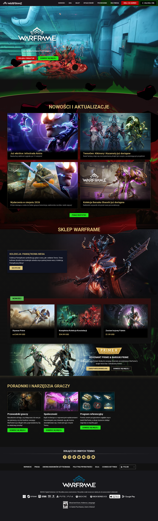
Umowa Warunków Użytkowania (56, 467)
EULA (97, 467)
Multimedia (115, 3)
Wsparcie (28, 467)
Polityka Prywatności (82, 467)
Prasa (37, 467)
